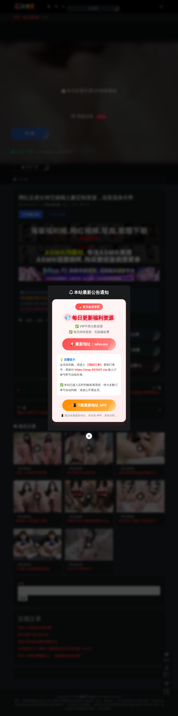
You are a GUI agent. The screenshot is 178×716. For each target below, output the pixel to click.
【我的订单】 (94, 364)
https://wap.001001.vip (91, 369)
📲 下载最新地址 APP (89, 405)
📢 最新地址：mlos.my (89, 344)
